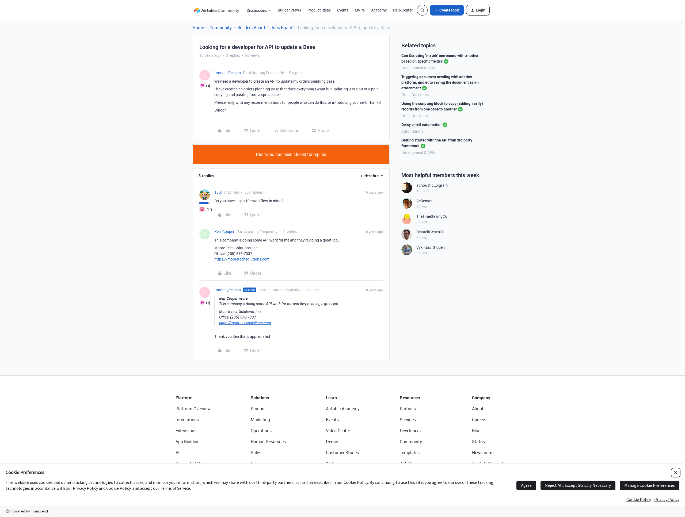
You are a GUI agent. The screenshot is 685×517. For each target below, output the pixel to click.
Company (481, 398)
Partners (408, 409)
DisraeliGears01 (429, 231)
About (478, 409)
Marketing (260, 420)
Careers (479, 420)
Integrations (187, 420)
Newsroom (482, 452)
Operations (261, 431)
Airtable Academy (343, 409)
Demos (332, 442)
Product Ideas (319, 10)
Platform (184, 398)
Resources (410, 398)
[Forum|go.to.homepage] (216, 10)
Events (342, 10)
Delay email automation (421, 124)
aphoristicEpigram (432, 185)
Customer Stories (342, 452)
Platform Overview (193, 409)
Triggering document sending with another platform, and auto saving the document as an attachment (440, 82)
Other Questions (415, 94)
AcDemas (424, 200)
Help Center (403, 10)
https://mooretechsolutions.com (241, 259)
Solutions (260, 398)
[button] (447, 10)
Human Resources (268, 442)
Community (221, 27)
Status (478, 442)
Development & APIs (418, 67)
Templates (410, 452)
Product (258, 409)
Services (408, 420)
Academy (379, 10)
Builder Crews (289, 10)
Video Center (338, 431)
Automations (412, 131)
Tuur (218, 192)
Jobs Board (281, 27)
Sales (256, 452)
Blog (476, 431)
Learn (331, 398)
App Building (188, 442)
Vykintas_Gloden (430, 247)
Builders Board (251, 27)
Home (198, 27)
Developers (410, 431)
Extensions (186, 431)
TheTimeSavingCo (431, 216)
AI (178, 452)
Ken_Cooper (224, 231)
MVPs (360, 10)
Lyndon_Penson (227, 72)
